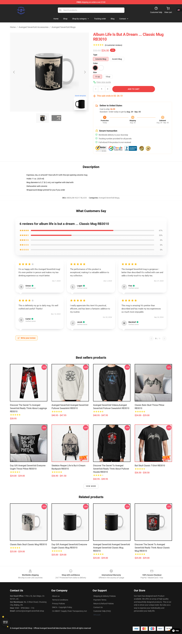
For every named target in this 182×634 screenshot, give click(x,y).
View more (91, 486)
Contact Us (98, 607)
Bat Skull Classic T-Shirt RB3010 (150, 465)
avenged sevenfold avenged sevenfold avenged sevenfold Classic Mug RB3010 (111, 547)
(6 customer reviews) (113, 45)
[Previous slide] (14, 72)
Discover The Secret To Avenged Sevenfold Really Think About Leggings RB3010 (28, 408)
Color (95, 63)
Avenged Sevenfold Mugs (64, 27)
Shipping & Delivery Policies (104, 596)
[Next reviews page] (164, 338)
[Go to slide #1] (42, 118)
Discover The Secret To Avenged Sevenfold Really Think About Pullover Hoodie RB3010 (111, 468)
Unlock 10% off (5, 622)
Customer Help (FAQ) (102, 611)
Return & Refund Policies (103, 603)
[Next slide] (85, 72)
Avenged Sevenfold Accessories (33, 27)
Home (13, 27)
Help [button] (177, 631)
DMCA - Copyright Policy (62, 607)
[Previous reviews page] (151, 338)
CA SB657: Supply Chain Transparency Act (69, 611)
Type (95, 55)
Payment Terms (99, 600)
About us (56, 596)
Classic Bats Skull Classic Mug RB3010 (28, 544)
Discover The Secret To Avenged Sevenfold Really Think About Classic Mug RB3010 (152, 547)
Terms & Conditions (60, 600)
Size (95, 72)
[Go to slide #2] (56, 118)
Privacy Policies (58, 603)
